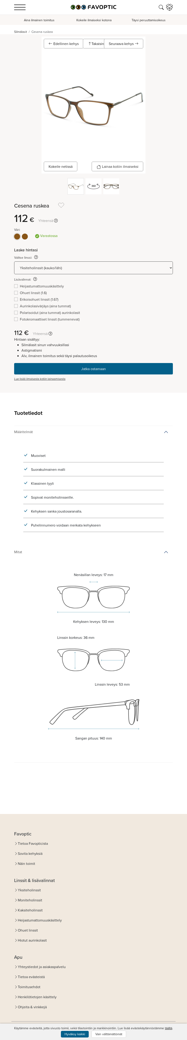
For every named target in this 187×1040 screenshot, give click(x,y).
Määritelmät (23, 431)
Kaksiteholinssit (30, 910)
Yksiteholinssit (29, 890)
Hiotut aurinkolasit (32, 940)
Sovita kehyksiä (30, 853)
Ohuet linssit (28, 930)
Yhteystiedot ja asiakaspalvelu (42, 966)
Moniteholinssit (30, 900)
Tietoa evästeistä (31, 976)
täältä (168, 1028)
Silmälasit (20, 31)
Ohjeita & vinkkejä (32, 1006)
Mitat (18, 551)
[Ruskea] (17, 237)
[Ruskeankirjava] (25, 237)
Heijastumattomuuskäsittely (40, 920)
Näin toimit (26, 863)
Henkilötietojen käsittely (37, 996)
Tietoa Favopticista (33, 843)
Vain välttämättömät (108, 1034)
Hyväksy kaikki (75, 1034)
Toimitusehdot (29, 986)
